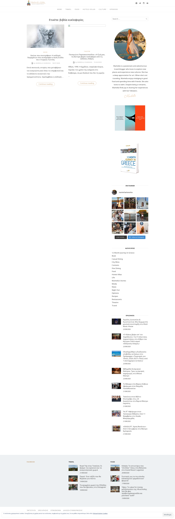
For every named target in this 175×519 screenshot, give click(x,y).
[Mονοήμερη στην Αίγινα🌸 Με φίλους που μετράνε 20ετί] (117, 215)
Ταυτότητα (31, 510)
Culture (102, 9)
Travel (68, 9)
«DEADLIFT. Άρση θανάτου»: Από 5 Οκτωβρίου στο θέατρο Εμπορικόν (135, 428)
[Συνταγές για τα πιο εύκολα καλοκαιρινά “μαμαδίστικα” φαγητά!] (115, 478)
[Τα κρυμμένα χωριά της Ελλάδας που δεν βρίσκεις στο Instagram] (73, 487)
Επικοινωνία (56, 510)
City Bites (115, 262)
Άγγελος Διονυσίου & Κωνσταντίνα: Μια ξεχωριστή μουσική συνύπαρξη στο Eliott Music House (135, 322)
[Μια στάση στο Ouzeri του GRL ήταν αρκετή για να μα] (142, 215)
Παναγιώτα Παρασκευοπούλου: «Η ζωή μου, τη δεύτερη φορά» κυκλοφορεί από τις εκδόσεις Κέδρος (87, 56)
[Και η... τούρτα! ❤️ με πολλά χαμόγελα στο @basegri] (117, 228)
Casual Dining (117, 259)
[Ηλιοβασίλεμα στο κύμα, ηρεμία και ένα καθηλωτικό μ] (117, 203)
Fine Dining (116, 268)
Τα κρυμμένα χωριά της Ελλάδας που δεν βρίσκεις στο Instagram (93, 486)
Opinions (114, 9)
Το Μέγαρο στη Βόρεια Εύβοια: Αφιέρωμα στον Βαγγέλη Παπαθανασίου (135, 386)
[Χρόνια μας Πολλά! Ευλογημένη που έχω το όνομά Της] (142, 203)
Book (45, 52)
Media (114, 284)
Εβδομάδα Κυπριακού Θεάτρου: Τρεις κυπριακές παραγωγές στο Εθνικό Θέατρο (133, 372)
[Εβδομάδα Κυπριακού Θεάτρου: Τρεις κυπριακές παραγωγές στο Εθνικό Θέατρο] (116, 371)
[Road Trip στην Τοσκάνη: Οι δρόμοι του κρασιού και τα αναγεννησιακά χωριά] (73, 468)
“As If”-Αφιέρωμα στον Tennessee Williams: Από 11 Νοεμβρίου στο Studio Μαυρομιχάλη (134, 414)
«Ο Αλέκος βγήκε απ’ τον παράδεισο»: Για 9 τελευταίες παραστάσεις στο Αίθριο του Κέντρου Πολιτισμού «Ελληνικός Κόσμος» (135, 339)
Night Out (116, 290)
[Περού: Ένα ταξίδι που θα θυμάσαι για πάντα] (73, 478)
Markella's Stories (119, 280)
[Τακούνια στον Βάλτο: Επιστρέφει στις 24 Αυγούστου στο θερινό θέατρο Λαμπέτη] (116, 399)
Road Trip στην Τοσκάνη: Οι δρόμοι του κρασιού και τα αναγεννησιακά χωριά (91, 468)
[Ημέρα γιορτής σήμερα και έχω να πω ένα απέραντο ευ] (130, 228)
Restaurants (117, 299)
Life (113, 277)
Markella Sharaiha (42, 63)
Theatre (87, 51)
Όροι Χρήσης (43, 510)
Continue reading (47, 84)
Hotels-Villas (89, 9)
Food (77, 9)
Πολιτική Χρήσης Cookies (100, 513)
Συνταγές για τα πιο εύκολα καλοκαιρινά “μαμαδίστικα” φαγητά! (133, 478)
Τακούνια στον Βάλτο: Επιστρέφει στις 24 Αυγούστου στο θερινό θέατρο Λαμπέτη (135, 399)
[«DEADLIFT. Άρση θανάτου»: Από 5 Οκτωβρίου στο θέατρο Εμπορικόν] (116, 428)
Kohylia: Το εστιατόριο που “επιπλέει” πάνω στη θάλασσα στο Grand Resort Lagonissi (134, 468)
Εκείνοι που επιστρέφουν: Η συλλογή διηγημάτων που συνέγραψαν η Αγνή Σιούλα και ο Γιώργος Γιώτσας (45, 57)
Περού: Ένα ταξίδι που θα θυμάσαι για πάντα (90, 477)
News (59, 9)
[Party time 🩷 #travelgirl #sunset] (130, 215)
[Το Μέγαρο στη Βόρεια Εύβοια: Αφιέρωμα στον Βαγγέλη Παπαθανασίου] (116, 386)
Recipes (115, 296)
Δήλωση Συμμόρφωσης (72, 510)
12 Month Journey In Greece (123, 253)
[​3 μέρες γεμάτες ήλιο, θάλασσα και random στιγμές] (142, 228)
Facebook (31, 462)
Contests (115, 265)
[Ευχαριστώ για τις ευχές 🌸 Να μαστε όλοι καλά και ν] (130, 203)
